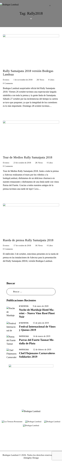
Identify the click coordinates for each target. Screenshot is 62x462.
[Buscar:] (31, 291)
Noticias (24, 336)
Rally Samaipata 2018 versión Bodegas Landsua (28, 72)
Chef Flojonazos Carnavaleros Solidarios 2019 (37, 355)
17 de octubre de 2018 (22, 245)
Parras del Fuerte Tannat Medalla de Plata (36, 341)
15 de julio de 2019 (41, 323)
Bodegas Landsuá (11, 455)
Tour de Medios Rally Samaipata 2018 (27, 157)
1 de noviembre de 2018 (23, 80)
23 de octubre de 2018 (22, 163)
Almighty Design (31, 458)
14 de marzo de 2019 (41, 336)
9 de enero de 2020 (40, 306)
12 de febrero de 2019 (42, 349)
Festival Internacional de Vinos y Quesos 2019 (37, 328)
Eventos (6, 80)
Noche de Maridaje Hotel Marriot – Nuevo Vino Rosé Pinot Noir (37, 313)
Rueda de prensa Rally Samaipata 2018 (28, 240)
